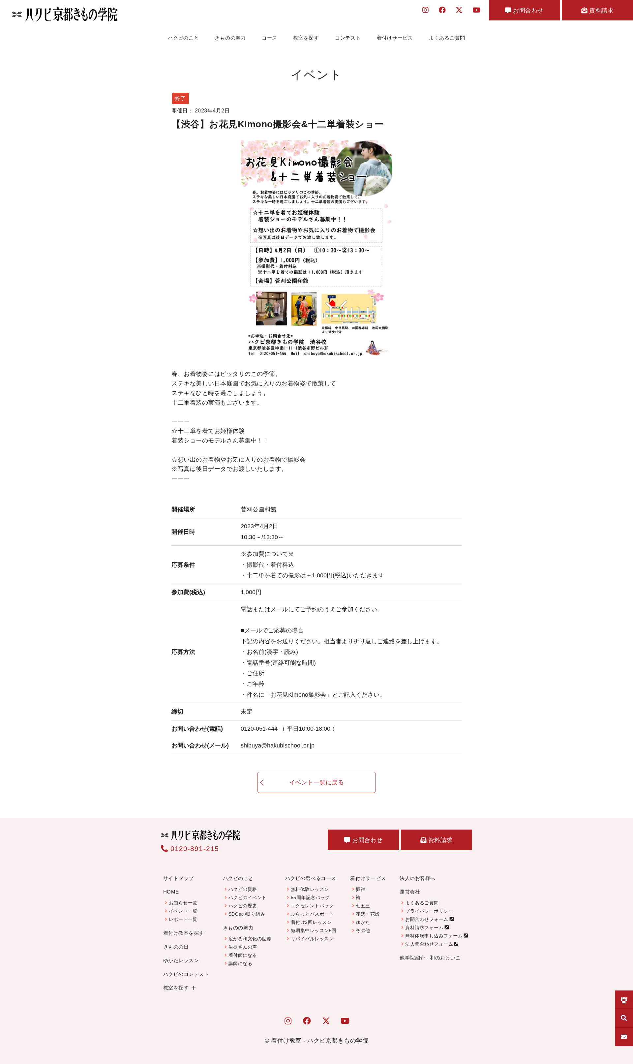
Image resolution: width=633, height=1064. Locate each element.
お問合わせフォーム (426, 919)
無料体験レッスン (310, 889)
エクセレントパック (312, 905)
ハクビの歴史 (242, 905)
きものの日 (176, 947)
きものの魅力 (230, 38)
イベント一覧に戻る (316, 782)
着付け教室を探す (183, 933)
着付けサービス (395, 38)
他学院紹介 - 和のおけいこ (430, 957)
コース (269, 38)
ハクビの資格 (242, 889)
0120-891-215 (193, 848)
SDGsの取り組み (246, 914)
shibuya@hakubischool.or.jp (278, 745)
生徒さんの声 (242, 947)
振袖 (360, 889)
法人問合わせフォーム (429, 944)
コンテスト (348, 38)
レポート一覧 (183, 919)
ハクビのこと (183, 38)
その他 (363, 930)
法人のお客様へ (418, 878)
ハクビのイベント (247, 897)
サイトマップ (178, 878)
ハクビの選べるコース (310, 878)
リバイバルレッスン (312, 938)
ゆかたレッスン (181, 960)
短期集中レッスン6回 (314, 930)
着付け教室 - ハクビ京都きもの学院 (319, 1040)
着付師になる (242, 955)
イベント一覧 (183, 911)
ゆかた (363, 922)
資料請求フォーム (424, 927)
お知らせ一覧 (183, 902)
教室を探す (306, 38)
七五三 (363, 905)
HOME (171, 892)
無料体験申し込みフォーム (434, 935)
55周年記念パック (310, 897)
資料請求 (601, 10)
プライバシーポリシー (429, 911)
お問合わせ (527, 10)
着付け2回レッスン (311, 922)
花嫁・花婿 (368, 914)
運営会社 (410, 892)
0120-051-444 (289, 728)
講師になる (240, 963)
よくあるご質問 (447, 38)
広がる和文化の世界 (249, 938)
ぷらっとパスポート (312, 914)
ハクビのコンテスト (186, 974)
